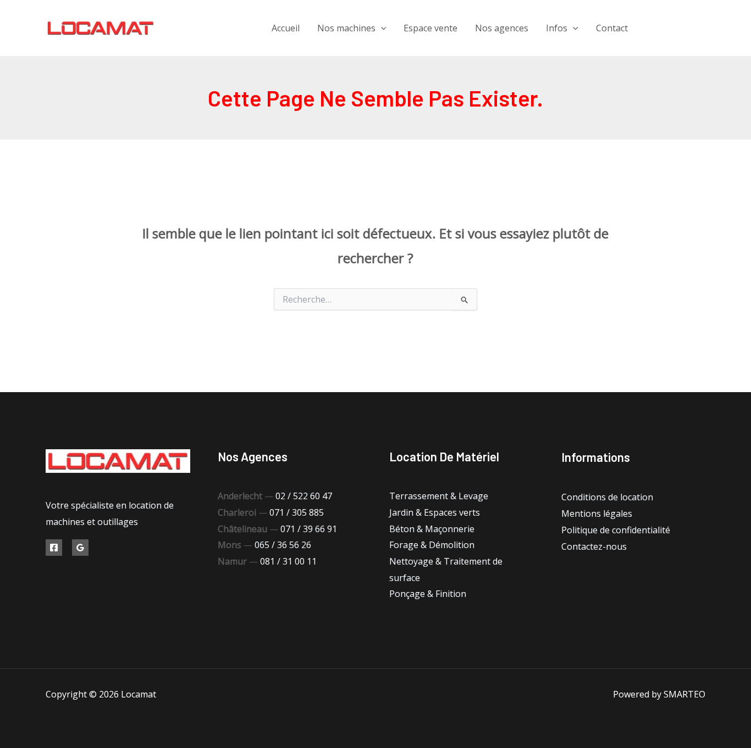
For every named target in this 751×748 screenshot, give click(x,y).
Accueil (286, 28)
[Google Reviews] (80, 547)
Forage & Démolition (431, 545)
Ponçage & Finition (427, 594)
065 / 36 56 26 (283, 545)
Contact (612, 28)
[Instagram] (701, 28)
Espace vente (430, 28)
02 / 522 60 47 (303, 496)
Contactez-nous (594, 546)
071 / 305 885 (296, 512)
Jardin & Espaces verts (434, 512)
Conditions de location (607, 497)
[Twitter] (676, 28)
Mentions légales (596, 513)
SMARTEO (684, 694)
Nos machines (346, 28)
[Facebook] (652, 28)
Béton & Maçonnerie (431, 529)
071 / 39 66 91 (308, 529)
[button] (380, 28)
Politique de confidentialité (615, 530)
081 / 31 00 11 (288, 561)
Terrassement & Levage (438, 496)
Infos (556, 28)
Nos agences (501, 28)
